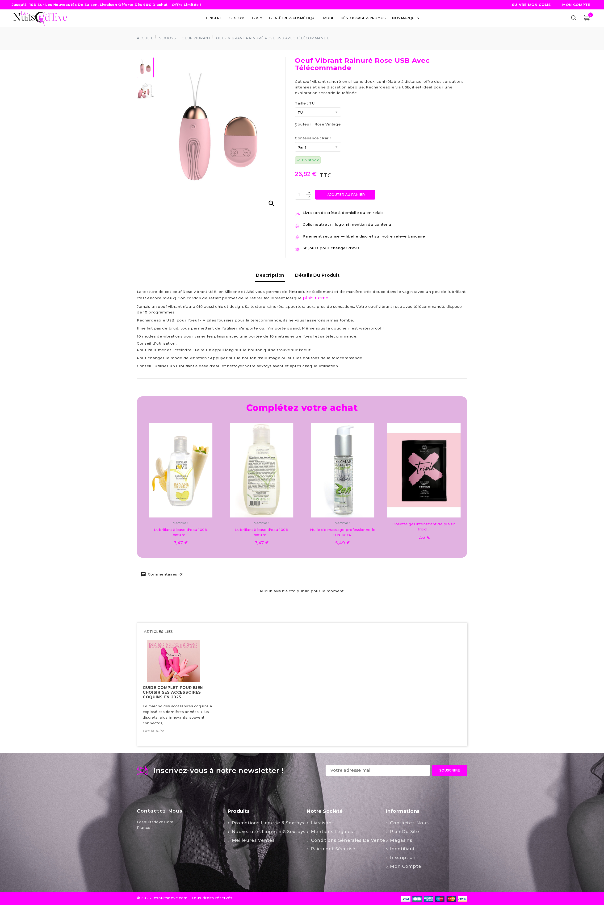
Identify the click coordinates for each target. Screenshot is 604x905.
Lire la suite (153, 731)
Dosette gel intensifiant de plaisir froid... (423, 526)
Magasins (400, 840)
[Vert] (424, 512)
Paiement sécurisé (333, 848)
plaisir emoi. (317, 297)
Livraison (320, 823)
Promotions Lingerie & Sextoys (267, 823)
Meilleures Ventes (253, 840)
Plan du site (404, 831)
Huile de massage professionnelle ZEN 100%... (343, 532)
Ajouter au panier (346, 194)
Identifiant (402, 848)
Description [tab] (270, 275)
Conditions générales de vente (347, 840)
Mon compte (405, 866)
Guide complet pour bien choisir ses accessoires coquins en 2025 (173, 692)
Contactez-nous (159, 811)
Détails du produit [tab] (317, 275)
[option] (180, 690)
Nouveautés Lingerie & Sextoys (268, 831)
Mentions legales (331, 831)
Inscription (402, 857)
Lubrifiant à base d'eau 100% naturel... (181, 532)
